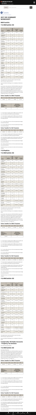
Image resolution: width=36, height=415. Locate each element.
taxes (5, 12)
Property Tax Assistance (6, 14)
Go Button (31, 7)
